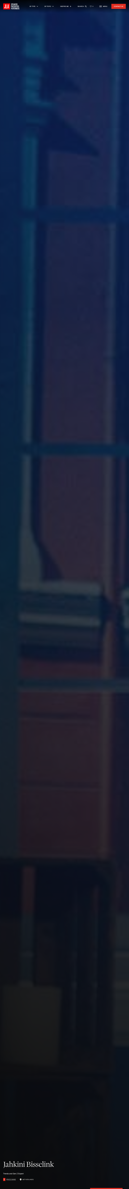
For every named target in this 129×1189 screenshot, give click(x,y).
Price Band (11, 1179)
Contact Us (118, 6)
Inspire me (65, 5)
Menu (106, 5)
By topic (49, 5)
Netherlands (28, 1179)
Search (82, 5)
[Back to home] (11, 6)
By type (34, 5)
